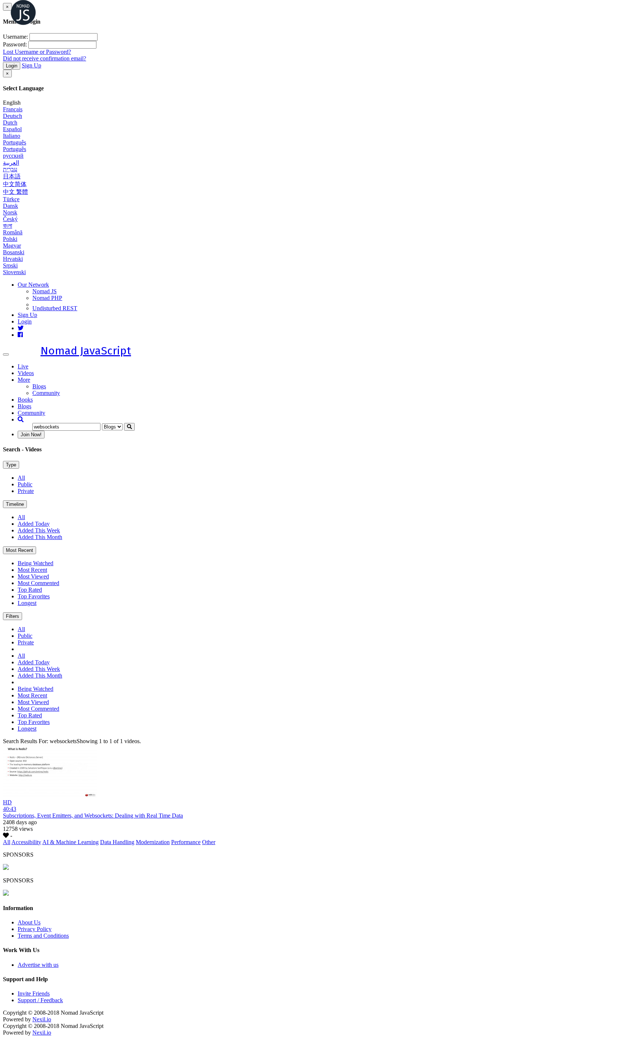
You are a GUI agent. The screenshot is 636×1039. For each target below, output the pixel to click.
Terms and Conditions (43, 936)
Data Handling (117, 842)
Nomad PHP (47, 298)
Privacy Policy (35, 929)
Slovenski (14, 272)
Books (25, 399)
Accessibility (26, 842)
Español (12, 129)
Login (11, 66)
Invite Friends (34, 993)
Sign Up (31, 65)
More (24, 380)
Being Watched (35, 563)
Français (12, 109)
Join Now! (31, 434)
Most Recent (19, 550)
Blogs (39, 386)
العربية (11, 163)
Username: (15, 37)
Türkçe (11, 199)
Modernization (153, 842)
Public (25, 484)
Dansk (10, 206)
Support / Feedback (40, 1000)
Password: (15, 44)
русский (13, 156)
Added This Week (39, 530)
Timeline (15, 504)
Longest (27, 603)
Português (14, 142)
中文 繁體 (15, 192)
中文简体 (14, 184)
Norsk (10, 212)
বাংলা (7, 226)
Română (12, 232)
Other (208, 842)
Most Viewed (33, 576)
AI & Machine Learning (70, 842)
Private (26, 491)
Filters (12, 616)
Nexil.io (41, 1019)
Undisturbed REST (54, 308)
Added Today (34, 524)
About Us (29, 922)
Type (11, 465)
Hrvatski (13, 259)
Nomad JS (44, 291)
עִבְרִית (10, 169)
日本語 (12, 176)
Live (23, 366)
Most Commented (38, 583)
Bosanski (13, 252)
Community (46, 393)
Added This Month (40, 537)
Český (10, 219)
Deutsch (12, 116)
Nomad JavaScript (85, 350)
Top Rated (30, 590)
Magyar (12, 245)
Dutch (10, 122)
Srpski (10, 265)
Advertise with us (38, 965)
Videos (26, 373)
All (21, 478)
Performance (186, 842)
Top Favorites (34, 596)
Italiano (11, 136)
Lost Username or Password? (37, 52)
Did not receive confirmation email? (44, 58)
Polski (10, 239)
